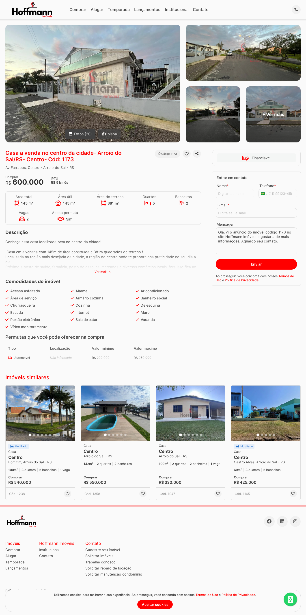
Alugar (97, 9)
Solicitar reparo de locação (108, 568)
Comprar (77, 9)
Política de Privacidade (242, 280)
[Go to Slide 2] (34, 435)
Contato (201, 9)
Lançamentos (147, 9)
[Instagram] (295, 521)
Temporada (119, 9)
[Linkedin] (282, 521)
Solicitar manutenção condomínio (113, 574)
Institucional (176, 9)
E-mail (223, 205)
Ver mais (101, 272)
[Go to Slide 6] (50, 435)
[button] (40, 413)
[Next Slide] (70, 413)
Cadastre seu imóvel (102, 549)
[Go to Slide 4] (42, 435)
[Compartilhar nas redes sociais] (197, 154)
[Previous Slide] (10, 413)
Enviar (256, 264)
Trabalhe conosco (100, 562)
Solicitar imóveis (99, 556)
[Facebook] (269, 521)
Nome (222, 185)
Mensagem (226, 224)
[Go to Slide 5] (46, 435)
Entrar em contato (232, 177)
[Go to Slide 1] (30, 435)
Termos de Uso (207, 595)
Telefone (267, 185)
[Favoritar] (187, 154)
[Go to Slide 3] (38, 435)
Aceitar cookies (155, 604)
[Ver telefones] (296, 9)
